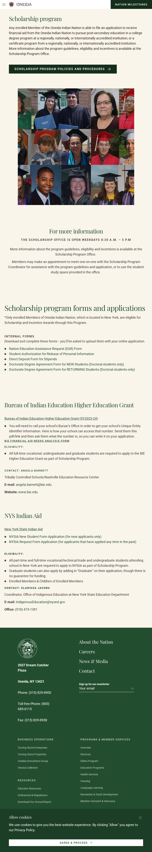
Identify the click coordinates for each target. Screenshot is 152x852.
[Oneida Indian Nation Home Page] (20, 4)
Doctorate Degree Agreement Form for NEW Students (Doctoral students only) (66, 364)
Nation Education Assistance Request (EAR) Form (45, 349)
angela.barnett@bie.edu (34, 485)
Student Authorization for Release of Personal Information (51, 354)
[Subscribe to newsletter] (132, 688)
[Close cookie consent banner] (140, 817)
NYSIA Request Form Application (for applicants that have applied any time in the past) (72, 542)
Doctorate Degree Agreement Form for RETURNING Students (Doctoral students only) (72, 369)
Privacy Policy (24, 830)
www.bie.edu (28, 492)
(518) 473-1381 (26, 609)
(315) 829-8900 (40, 693)
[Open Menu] (4, 4)
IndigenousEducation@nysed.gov (41, 602)
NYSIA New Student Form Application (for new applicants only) (55, 537)
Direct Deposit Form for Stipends (33, 359)
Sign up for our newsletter (94, 684)
